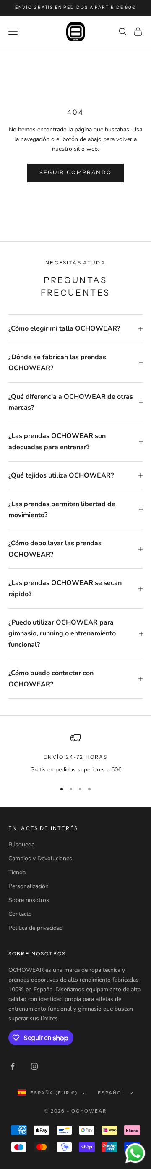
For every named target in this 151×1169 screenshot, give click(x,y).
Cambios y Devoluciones (40, 858)
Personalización (28, 886)
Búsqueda (21, 845)
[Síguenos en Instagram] (34, 1066)
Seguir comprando (75, 172)
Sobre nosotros (28, 900)
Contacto (20, 914)
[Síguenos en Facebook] (12, 1066)
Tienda (17, 872)
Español (111, 1093)
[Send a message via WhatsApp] (135, 1153)
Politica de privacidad (35, 928)
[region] (75, 753)
